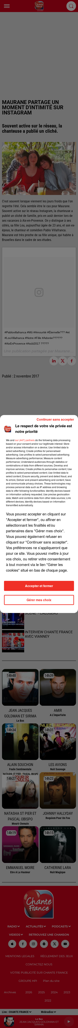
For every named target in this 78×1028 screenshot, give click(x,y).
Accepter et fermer (39, 585)
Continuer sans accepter (55, 419)
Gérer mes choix (39, 600)
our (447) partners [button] (25, 440)
